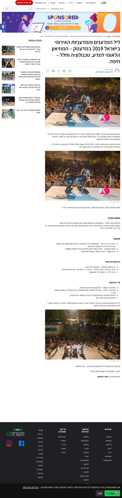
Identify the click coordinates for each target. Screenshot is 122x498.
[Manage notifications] (116, 493)
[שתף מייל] (53, 71)
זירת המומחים (41, 2)
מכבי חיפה (62, 436)
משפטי (79, 2)
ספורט (63, 448)
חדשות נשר (84, 460)
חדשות (109, 36)
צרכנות (62, 2)
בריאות (109, 444)
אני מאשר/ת (112, 493)
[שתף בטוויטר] (64, 71)
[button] (3, 27)
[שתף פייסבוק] (48, 71)
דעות (110, 448)
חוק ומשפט (107, 460)
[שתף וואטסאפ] (58, 71)
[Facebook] (21, 443)
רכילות (40, 434)
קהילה (52, 2)
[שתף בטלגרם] (69, 71)
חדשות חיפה (91, 2)
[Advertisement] (61, 397)
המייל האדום (22, 2)
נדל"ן (70, 2)
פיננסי (63, 452)
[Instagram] (9, 443)
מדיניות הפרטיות (31, 487)
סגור (99, 493)
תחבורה (40, 438)
